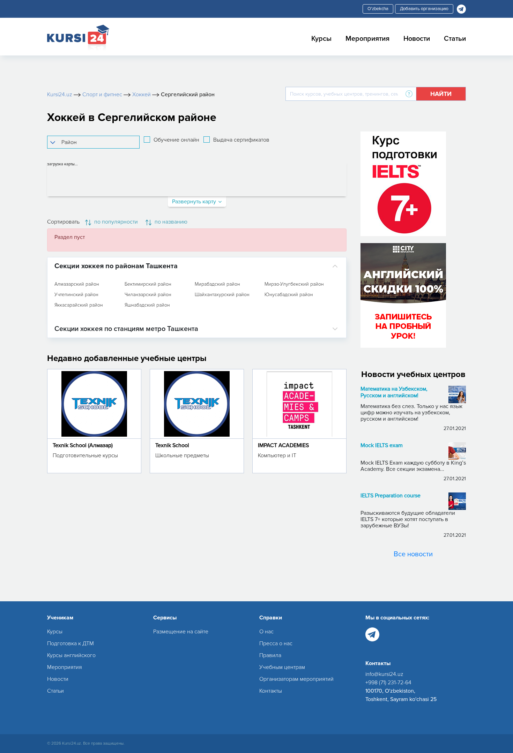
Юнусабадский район (289, 294)
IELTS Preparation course (390, 495)
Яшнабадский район (147, 305)
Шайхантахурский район (222, 294)
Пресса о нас (275, 643)
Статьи (455, 39)
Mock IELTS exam (381, 445)
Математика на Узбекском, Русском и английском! (394, 392)
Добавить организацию (424, 9)
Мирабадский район (217, 284)
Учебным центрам (282, 667)
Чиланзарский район (148, 294)
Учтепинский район (76, 294)
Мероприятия (367, 39)
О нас (266, 631)
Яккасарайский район (78, 305)
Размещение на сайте (180, 631)
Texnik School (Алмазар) (83, 445)
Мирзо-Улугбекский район (294, 284)
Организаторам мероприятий (296, 679)
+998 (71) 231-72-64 (388, 682)
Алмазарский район (76, 284)
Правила (270, 655)
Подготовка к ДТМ (70, 643)
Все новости (413, 554)
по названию (170, 221)
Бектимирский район (148, 284)
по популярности (115, 221)
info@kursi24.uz (384, 674)
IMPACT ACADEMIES (283, 445)
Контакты (270, 690)
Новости (416, 39)
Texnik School (172, 445)
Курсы (321, 39)
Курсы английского (71, 655)
